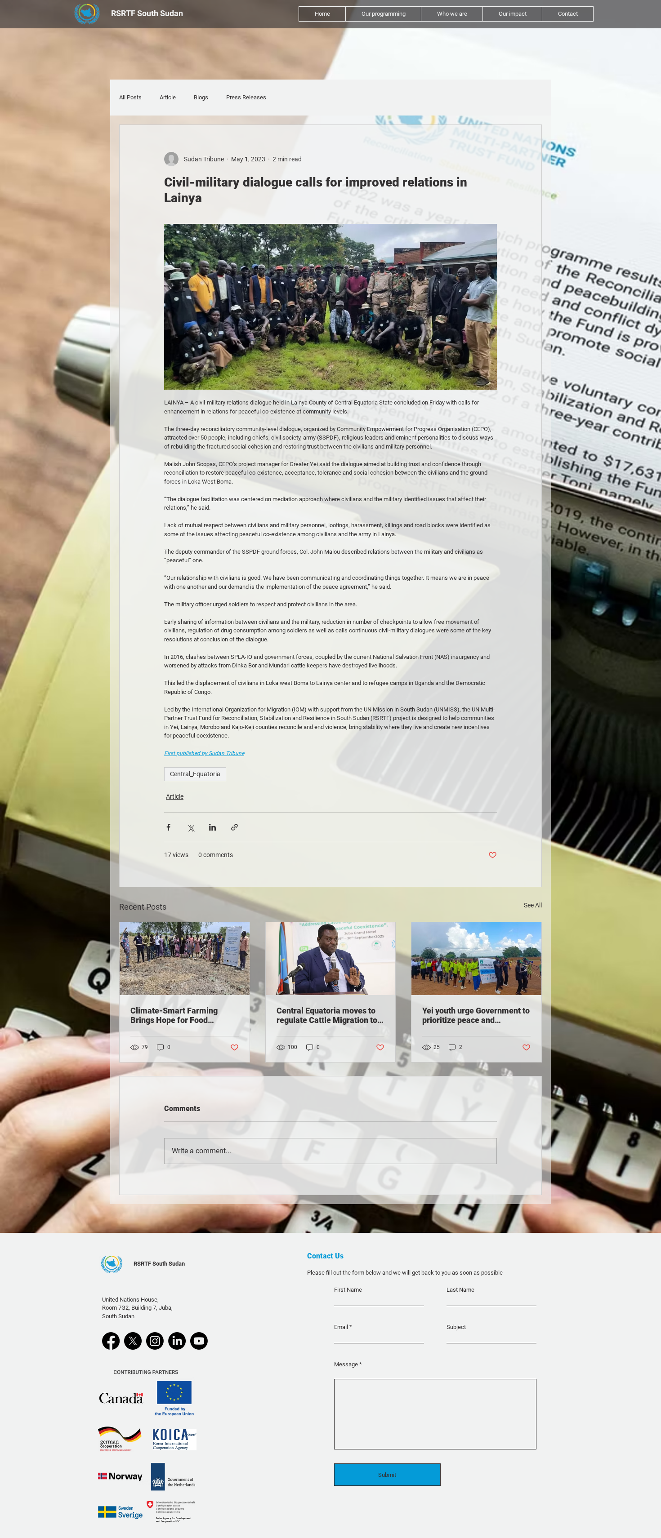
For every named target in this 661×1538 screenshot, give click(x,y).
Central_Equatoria (195, 774)
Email (341, 1327)
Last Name (460, 1290)
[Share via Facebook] (168, 827)
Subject (456, 1327)
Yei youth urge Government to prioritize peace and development (476, 1015)
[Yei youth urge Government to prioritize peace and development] (476, 958)
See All (533, 905)
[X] (133, 1341)
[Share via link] (234, 827)
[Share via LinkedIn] (212, 827)
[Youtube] (199, 1341)
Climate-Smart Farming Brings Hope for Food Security (174, 1015)
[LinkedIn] (177, 1341)
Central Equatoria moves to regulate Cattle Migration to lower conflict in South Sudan (329, 1015)
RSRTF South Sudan (159, 1263)
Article (168, 97)
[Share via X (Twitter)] (190, 827)
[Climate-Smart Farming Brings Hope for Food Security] (185, 958)
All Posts (130, 97)
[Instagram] (155, 1341)
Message (346, 1364)
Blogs (201, 97)
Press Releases (246, 97)
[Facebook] (111, 1341)
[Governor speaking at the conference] (331, 958)
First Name (348, 1290)
